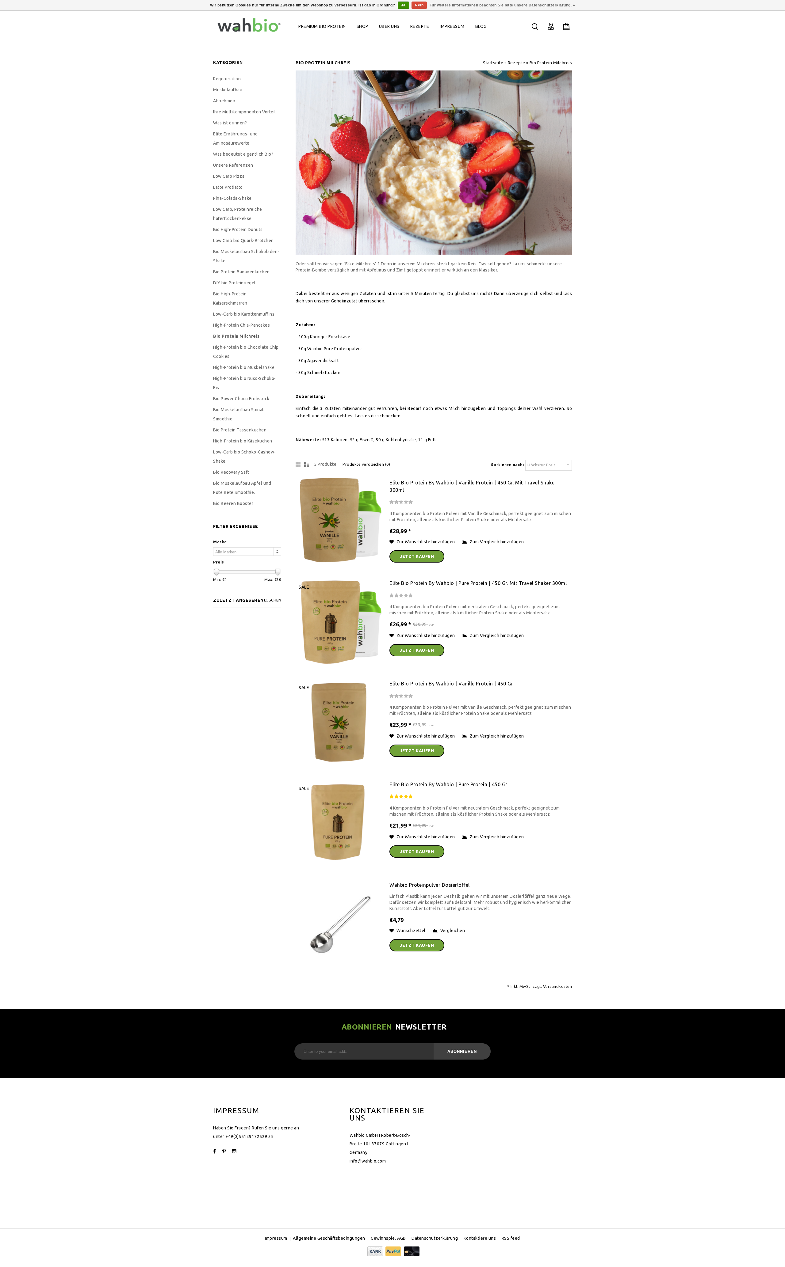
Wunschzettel (411, 930)
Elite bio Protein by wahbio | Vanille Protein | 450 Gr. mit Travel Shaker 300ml (473, 486)
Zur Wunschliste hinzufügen (426, 541)
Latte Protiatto (228, 187)
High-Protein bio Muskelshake (243, 367)
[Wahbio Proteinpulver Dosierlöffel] (340, 966)
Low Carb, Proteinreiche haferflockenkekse (237, 214)
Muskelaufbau (227, 89)
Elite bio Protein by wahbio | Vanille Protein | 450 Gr (451, 683)
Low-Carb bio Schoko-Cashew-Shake (244, 457)
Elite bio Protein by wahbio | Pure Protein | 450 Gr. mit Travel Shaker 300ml (478, 583)
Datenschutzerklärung (435, 1238)
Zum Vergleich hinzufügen (497, 541)
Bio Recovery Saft (231, 472)
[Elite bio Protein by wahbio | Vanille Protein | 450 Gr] (340, 765)
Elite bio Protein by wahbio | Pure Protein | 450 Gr (448, 784)
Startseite (493, 62)
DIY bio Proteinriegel (234, 282)
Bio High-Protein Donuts (238, 229)
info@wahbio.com (368, 1161)
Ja (403, 5)
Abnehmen (224, 100)
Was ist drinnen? (230, 122)
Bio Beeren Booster (233, 503)
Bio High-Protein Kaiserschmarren (230, 298)
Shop (362, 26)
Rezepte (419, 26)
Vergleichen (452, 930)
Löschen (272, 600)
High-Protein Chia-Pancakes (241, 325)
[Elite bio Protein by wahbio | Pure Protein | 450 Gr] (340, 865)
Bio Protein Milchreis (551, 62)
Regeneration (227, 78)
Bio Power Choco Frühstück (241, 398)
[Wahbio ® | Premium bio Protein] (249, 33)
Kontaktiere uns (480, 1238)
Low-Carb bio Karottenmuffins (243, 314)
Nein (419, 5)
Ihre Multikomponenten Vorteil (244, 111)
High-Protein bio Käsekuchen (242, 440)
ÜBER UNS (389, 26)
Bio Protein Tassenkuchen (239, 429)
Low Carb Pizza (228, 176)
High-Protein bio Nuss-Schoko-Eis (244, 383)
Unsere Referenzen (233, 165)
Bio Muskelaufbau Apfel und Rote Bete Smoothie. (242, 488)
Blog (481, 26)
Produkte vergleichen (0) (366, 464)
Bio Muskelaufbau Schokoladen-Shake (246, 256)
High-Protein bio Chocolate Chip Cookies (246, 352)
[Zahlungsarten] (392, 1254)
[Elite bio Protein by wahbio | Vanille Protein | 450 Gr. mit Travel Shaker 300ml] (340, 564)
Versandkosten (557, 986)
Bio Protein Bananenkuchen (241, 271)
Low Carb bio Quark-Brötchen (243, 240)
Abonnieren (462, 1051)
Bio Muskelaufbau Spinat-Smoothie (239, 414)
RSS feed (511, 1238)
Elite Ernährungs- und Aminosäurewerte (235, 138)
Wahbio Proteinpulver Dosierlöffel (429, 885)
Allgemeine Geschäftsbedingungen (329, 1238)
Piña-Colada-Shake (232, 198)
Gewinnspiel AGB (388, 1238)
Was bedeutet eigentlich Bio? (243, 154)
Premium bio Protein (322, 26)
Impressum (452, 26)
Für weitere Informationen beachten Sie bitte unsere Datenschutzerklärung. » (502, 5)
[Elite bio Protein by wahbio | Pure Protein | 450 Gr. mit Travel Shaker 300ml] (340, 664)
